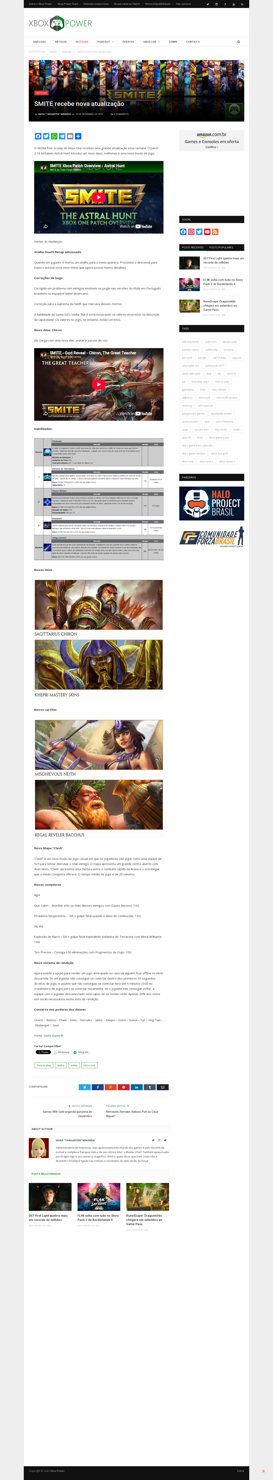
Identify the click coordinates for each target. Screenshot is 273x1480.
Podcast (104, 41)
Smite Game (52, 1036)
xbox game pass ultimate (197, 445)
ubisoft (186, 437)
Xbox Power (57, 1471)
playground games (193, 413)
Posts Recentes (193, 247)
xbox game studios (193, 453)
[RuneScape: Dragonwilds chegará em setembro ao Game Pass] (147, 1197)
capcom (236, 357)
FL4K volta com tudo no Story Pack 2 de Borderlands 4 (98, 1218)
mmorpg (187, 405)
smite (74, 1065)
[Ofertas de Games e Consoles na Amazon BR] (211, 150)
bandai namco (190, 349)
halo (203, 389)
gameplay (188, 389)
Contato (192, 41)
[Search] (238, 41)
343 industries (190, 342)
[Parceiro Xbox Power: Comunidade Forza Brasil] (211, 554)
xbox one (89, 1065)
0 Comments (120, 114)
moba (60, 1065)
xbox (200, 437)
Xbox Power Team (68, 4)
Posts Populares (221, 247)
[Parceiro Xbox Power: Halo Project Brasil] (211, 519)
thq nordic (221, 429)
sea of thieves (224, 421)
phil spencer (205, 405)
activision (211, 342)
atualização (230, 342)
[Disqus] (99, 1293)
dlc (219, 373)
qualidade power (221, 413)
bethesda (211, 349)
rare (207, 421)
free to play (44, 1065)
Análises (39, 41)
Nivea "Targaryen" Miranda (54, 114)
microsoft (204, 397)
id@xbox (187, 397)
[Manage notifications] (263, 1471)
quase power (190, 421)
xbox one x (206, 461)
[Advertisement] (171, 23)
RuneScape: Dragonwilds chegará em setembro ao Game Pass (144, 1220)
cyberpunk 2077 (214, 365)
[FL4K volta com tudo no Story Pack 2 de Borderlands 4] (99, 1197)
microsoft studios (226, 397)
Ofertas (128, 41)
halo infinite (219, 389)
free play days (200, 381)
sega (185, 429)
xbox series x (227, 461)
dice (208, 373)
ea (183, 381)
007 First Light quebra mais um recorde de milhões (48, 1218)
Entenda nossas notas (96, 4)
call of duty (219, 357)
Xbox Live (149, 41)
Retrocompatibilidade (157, 4)
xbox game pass (219, 437)
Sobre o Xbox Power (40, 4)
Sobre (173, 41)
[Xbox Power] (60, 22)
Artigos (61, 41)
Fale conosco (183, 4)
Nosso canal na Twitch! (127, 4)
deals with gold (191, 373)
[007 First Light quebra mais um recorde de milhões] (50, 1197)
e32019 (231, 373)
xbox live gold (219, 453)
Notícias (82, 41)
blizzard (187, 357)
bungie (202, 357)
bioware (229, 349)
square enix (201, 429)
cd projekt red (190, 365)
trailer (237, 429)
